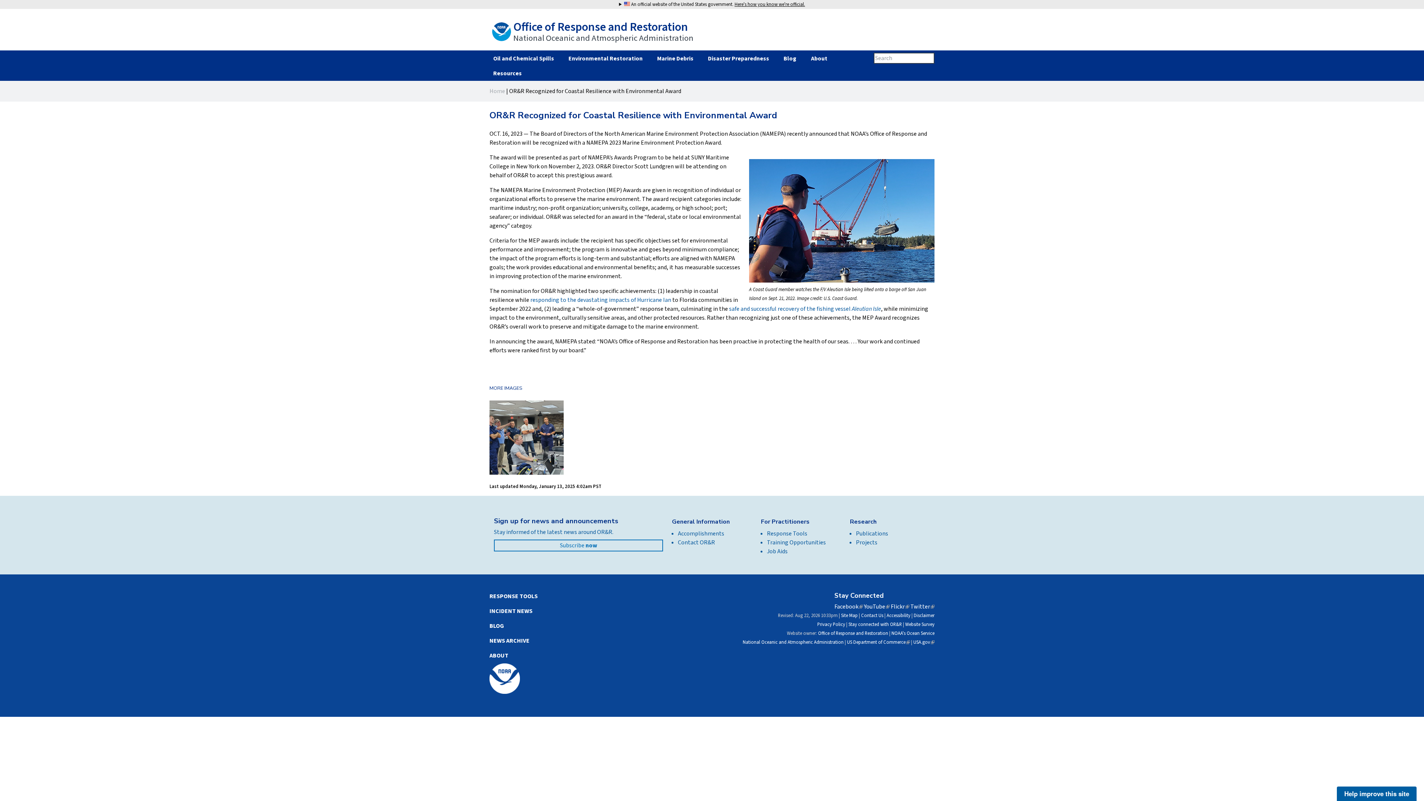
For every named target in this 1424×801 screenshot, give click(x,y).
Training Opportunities (796, 542)
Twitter (922, 607)
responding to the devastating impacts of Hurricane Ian (600, 300)
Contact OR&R (696, 542)
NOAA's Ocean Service (912, 633)
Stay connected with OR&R (875, 624)
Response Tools (787, 534)
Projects (866, 542)
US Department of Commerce (878, 642)
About (819, 59)
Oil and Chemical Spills (523, 59)
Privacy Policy (831, 624)
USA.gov (923, 642)
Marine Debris (675, 59)
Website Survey (919, 624)
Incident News (511, 611)
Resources (507, 73)
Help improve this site (1376, 793)
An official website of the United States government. (717, 4)
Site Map (849, 615)
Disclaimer (924, 615)
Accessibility (898, 615)
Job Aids (777, 551)
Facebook (848, 607)
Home (497, 91)
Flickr (900, 607)
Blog (790, 59)
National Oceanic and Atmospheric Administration (793, 642)
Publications (872, 534)
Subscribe (578, 545)
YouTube (877, 607)
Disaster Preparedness (738, 59)
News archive (510, 641)
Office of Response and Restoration (853, 633)
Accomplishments (701, 534)
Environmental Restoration (605, 59)
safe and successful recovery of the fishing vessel (805, 309)
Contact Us (872, 615)
